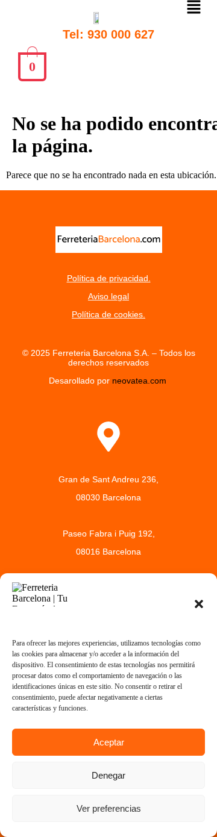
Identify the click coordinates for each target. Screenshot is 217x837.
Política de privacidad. (109, 278)
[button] (199, 604)
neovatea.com (140, 380)
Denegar (108, 775)
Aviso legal (108, 296)
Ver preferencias (109, 808)
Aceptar (108, 742)
